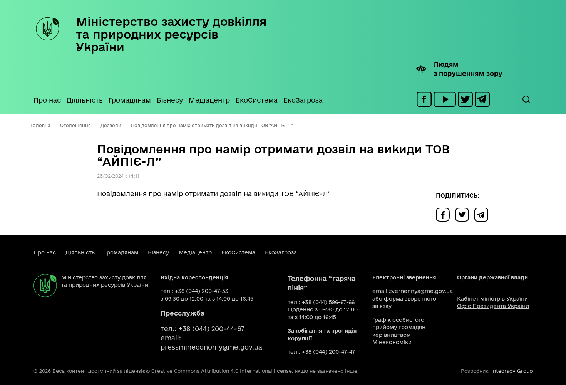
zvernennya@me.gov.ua (421, 291)
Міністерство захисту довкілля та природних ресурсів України (171, 34)
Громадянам (130, 100)
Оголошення (75, 125)
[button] (526, 99)
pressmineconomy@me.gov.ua (211, 347)
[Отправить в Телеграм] (483, 214)
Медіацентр (209, 100)
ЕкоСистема (257, 100)
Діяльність (85, 100)
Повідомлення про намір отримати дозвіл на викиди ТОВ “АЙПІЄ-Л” (214, 193)
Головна (40, 125)
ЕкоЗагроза (303, 100)
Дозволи (110, 125)
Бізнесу (170, 100)
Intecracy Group (512, 370)
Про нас (47, 100)
